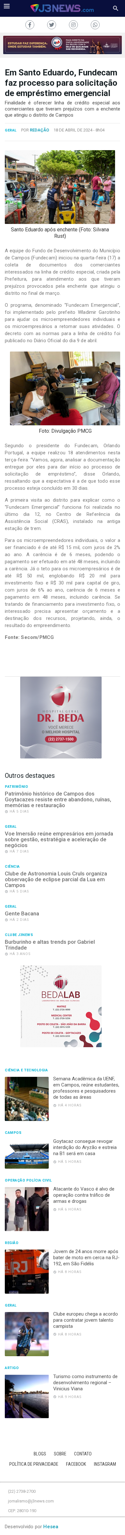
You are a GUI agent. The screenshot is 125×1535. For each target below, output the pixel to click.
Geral (11, 130)
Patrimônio (16, 787)
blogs (40, 1454)
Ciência (12, 867)
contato (83, 1454)
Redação (39, 130)
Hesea (50, 1527)
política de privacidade (33, 1464)
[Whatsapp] (95, 24)
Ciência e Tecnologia (26, 1070)
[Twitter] (51, 24)
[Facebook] (29, 24)
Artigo (12, 1368)
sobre (60, 1454)
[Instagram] (73, 24)
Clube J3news (19, 935)
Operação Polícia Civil (28, 1181)
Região (11, 1243)
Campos (13, 1133)
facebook (76, 1464)
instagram (105, 1464)
